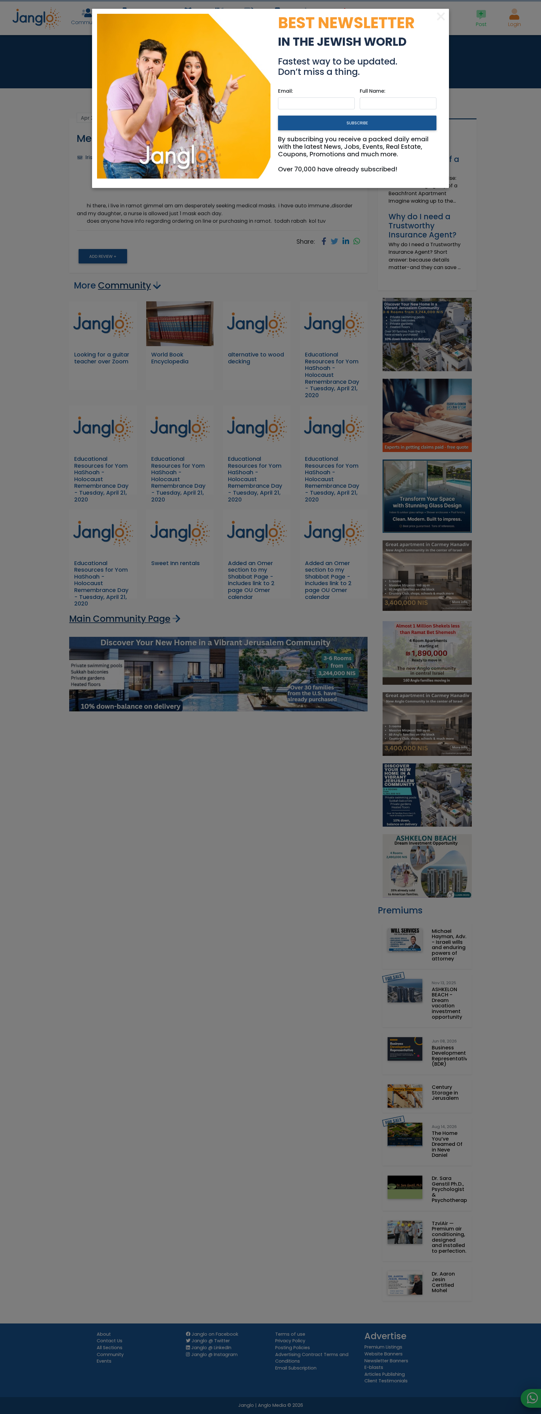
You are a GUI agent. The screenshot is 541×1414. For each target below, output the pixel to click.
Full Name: (372, 91)
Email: (285, 91)
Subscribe (357, 123)
